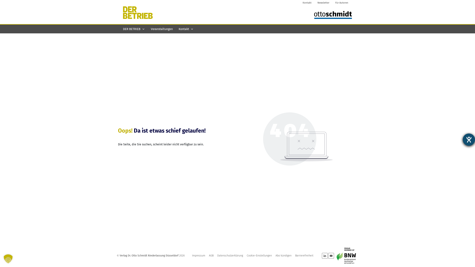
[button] (8, 259)
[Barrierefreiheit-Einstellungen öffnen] (469, 140)
